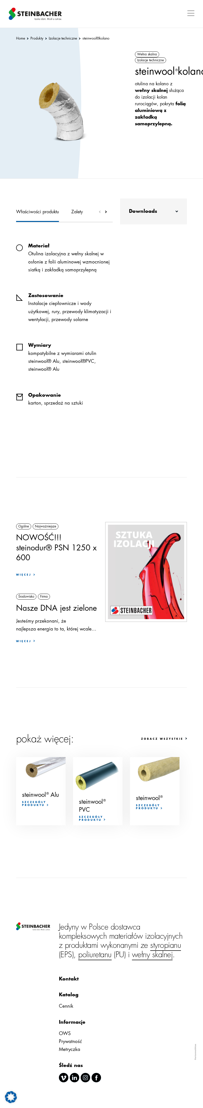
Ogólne (23, 526)
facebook (96, 1077)
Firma (44, 596)
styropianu (165, 945)
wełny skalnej (152, 954)
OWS (65, 1033)
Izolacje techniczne (150, 60)
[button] (189, 14)
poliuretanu (95, 954)
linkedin (74, 1077)
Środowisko (26, 596)
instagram (85, 1077)
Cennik (66, 1006)
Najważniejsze (45, 526)
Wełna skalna (147, 54)
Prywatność (70, 1041)
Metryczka (69, 1049)
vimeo (63, 1077)
